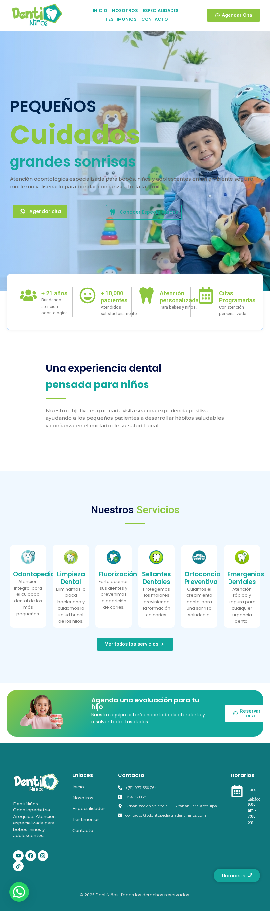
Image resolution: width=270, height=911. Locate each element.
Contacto (82, 830)
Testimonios (86, 819)
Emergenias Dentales (245, 578)
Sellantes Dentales (156, 578)
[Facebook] (30, 855)
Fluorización (118, 574)
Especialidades (89, 808)
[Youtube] (18, 855)
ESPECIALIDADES (161, 10)
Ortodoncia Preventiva (202, 578)
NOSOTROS (125, 10)
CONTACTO (154, 19)
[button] (19, 892)
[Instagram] (43, 855)
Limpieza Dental (71, 578)
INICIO (100, 10)
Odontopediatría (40, 574)
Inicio (78, 786)
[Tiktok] (18, 866)
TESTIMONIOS (121, 19)
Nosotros (82, 797)
